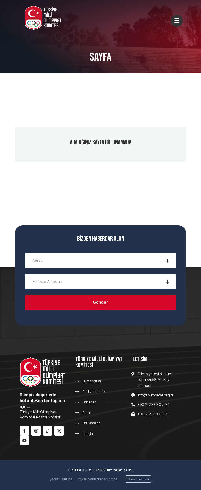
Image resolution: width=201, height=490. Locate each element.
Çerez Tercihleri (138, 479)
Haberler (89, 402)
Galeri (87, 412)
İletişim (88, 434)
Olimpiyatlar (92, 381)
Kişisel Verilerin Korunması (98, 479)
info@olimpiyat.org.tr (155, 395)
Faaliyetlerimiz (94, 391)
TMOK (99, 470)
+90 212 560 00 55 (153, 414)
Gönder (100, 302)
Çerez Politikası (61, 479)
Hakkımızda (91, 423)
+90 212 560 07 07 (153, 404)
